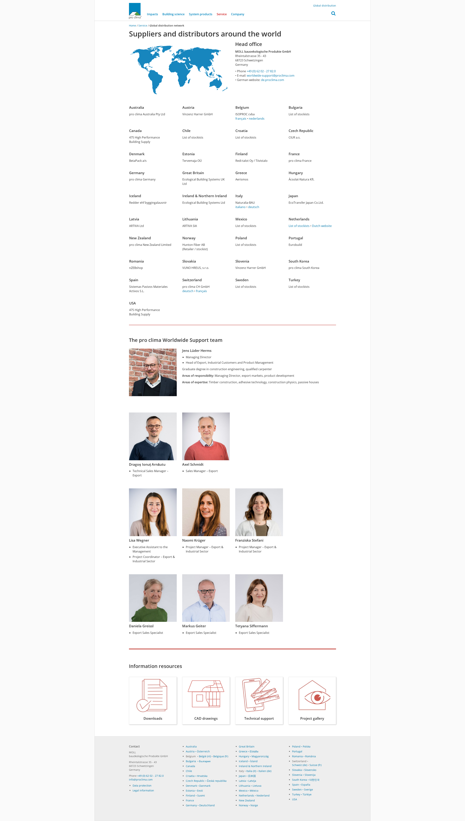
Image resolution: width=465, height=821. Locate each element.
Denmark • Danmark (198, 785)
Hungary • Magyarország (254, 756)
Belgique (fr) (220, 756)
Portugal (297, 751)
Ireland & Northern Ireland (255, 766)
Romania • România (304, 756)
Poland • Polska (301, 746)
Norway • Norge (248, 805)
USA (294, 799)
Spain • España (301, 784)
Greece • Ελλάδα (248, 751)
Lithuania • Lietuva (250, 785)
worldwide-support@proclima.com (270, 76)
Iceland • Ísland (248, 761)
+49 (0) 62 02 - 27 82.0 (261, 71)
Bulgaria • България (198, 761)
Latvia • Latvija (247, 781)
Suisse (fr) (316, 765)
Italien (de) (264, 771)
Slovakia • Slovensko (304, 770)
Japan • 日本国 (247, 776)
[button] (333, 14)
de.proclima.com (272, 80)
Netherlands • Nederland (254, 795)
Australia (191, 746)
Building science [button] (173, 14)
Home (133, 25)
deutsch (253, 207)
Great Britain (246, 746)
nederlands (256, 119)
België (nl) (205, 756)
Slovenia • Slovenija (304, 775)
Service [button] (222, 14)
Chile (189, 771)
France (190, 800)
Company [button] (237, 14)
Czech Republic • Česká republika (206, 781)
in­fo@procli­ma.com (141, 779)
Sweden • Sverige (302, 789)
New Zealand (247, 800)
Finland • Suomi (195, 795)
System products (200, 14)
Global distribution (324, 5)
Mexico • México (248, 790)
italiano (240, 207)
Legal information (143, 790)
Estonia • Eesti (194, 790)
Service (142, 25)
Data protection (142, 785)
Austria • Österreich (198, 751)
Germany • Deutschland (200, 805)
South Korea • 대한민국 (306, 779)
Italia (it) (251, 771)
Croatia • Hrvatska (196, 776)
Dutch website (322, 226)
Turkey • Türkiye (302, 794)
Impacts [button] (152, 14)
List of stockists (299, 226)
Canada (190, 766)
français (240, 119)
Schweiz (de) (299, 765)
